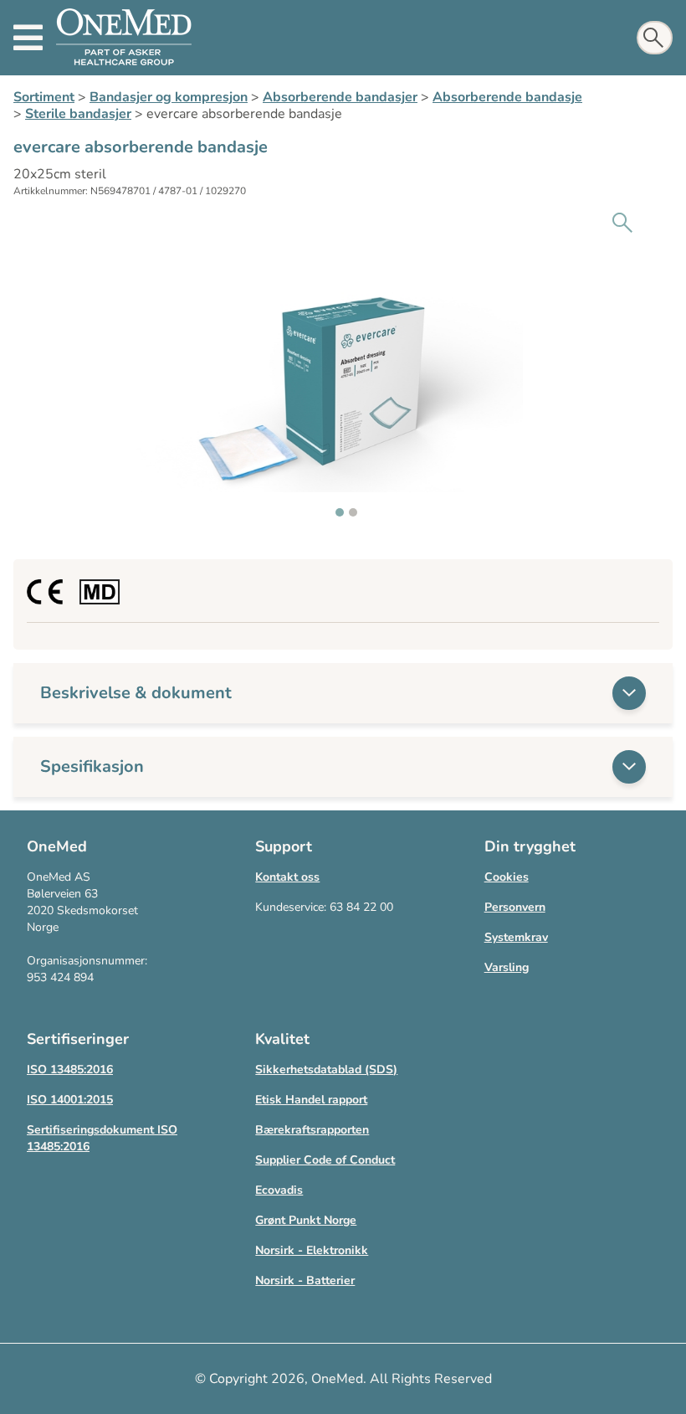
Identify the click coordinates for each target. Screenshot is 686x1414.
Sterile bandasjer (78, 114)
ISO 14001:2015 (70, 1100)
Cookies (506, 877)
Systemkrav (516, 937)
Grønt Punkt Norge (305, 1220)
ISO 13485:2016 (70, 1069)
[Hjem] (124, 37)
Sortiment (43, 97)
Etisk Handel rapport (311, 1100)
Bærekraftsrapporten (312, 1130)
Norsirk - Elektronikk (311, 1250)
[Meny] (28, 37)
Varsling (506, 967)
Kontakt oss (287, 877)
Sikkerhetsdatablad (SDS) (326, 1069)
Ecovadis (279, 1190)
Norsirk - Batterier (305, 1280)
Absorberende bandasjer (340, 97)
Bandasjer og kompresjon (169, 97)
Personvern (514, 907)
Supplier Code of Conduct (325, 1160)
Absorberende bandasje (507, 97)
